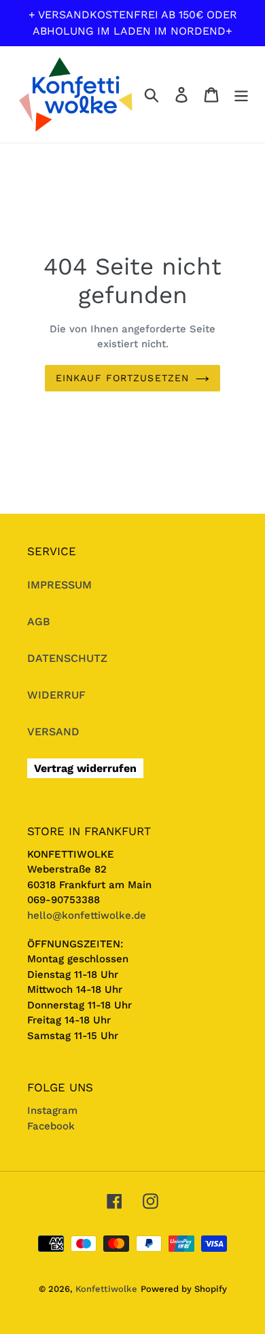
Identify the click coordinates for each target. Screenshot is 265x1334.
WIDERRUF (56, 694)
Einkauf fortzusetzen (122, 377)
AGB (38, 621)
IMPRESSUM (59, 584)
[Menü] (241, 95)
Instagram (52, 1110)
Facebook (51, 1126)
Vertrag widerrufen (85, 768)
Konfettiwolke (106, 1289)
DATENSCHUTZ (67, 658)
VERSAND (53, 731)
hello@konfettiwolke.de (86, 915)
